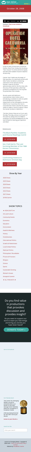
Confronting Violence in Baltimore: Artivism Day (12, 159)
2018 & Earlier (7, 197)
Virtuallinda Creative (18, 446)
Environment (7, 227)
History (5, 234)
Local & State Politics (9, 247)
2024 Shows (6, 184)
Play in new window (15, 24)
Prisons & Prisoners (9, 257)
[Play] (5, 21)
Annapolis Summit (8, 276)
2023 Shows (6, 188)
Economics (6, 220)
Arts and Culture (8, 214)
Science (5, 263)
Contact (15, 445)
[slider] (24, 20)
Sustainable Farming (9, 270)
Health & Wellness (8, 230)
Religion (5, 260)
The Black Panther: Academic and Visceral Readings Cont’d (14, 134)
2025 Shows (6, 181)
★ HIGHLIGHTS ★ (9, 210)
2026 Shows (6, 178)
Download (6, 26)
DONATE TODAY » (16, 329)
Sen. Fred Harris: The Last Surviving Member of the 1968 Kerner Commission (15, 146)
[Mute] (21, 21)
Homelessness (7, 237)
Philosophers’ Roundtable (11, 253)
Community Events (9, 217)
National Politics (8, 250)
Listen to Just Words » (11, 419)
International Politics (9, 240)
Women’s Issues (8, 273)
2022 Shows (6, 191)
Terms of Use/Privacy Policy (18, 443)
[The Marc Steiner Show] (9, 2)
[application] (15, 21)
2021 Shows (6, 194)
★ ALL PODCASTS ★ (9, 280)
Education (6, 224)
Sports (5, 266)
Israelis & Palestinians (10, 243)
